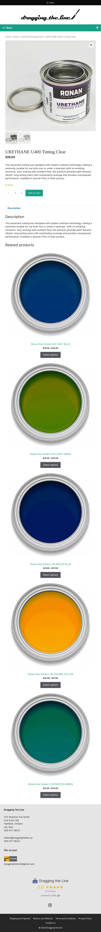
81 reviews (50, 891)
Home (8, 37)
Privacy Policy (85, 918)
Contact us (50, 923)
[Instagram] (50, 905)
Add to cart (34, 193)
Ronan (16, 37)
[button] (91, 45)
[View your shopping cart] (97, 27)
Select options (50, 354)
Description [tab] (14, 208)
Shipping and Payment (20, 918)
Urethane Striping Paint (32, 37)
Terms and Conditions (65, 918)
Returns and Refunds (43, 918)
